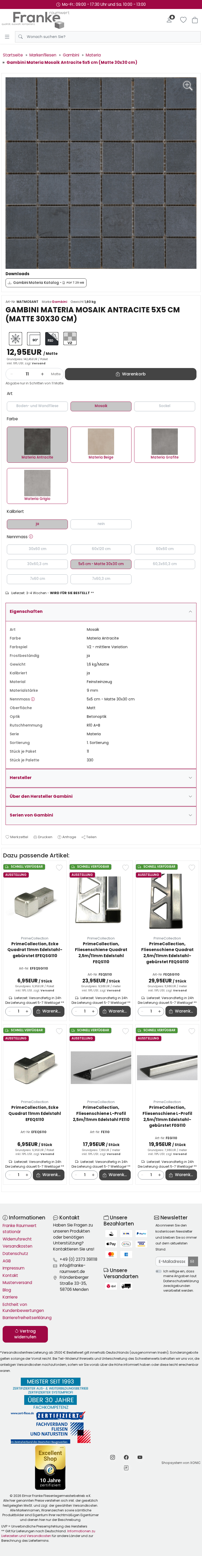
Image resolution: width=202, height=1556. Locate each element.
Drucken (45, 836)
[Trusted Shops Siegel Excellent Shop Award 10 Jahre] (50, 1467)
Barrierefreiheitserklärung (25, 1317)
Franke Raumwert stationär (20, 1228)
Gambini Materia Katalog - (48, 282)
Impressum (13, 1268)
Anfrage (69, 836)
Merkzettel (19, 836)
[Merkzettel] (183, 20)
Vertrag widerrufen (25, 1334)
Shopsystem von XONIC (181, 1462)
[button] (31, 537)
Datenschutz (15, 1253)
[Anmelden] (169, 20)
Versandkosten (17, 1246)
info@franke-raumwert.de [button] (72, 1268)
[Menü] (7, 36)
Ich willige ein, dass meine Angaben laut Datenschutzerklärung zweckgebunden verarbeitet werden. (181, 1281)
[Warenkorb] (195, 20)
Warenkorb (53, 1011)
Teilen (91, 836)
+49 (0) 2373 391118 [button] (78, 1259)
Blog (7, 1290)
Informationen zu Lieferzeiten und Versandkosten (48, 1533)
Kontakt (10, 1275)
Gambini (59, 301)
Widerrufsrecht (17, 1239)
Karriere (10, 1297)
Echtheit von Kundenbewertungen (23, 1307)
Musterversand (17, 1282)
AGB (7, 1261)
